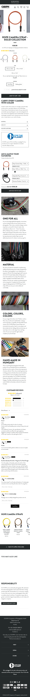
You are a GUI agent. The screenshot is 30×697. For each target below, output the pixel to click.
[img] (4, 415)
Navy (5, 58)
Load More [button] (15, 506)
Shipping (16, 47)
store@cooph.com (16, 630)
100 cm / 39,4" (10, 68)
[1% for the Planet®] (15, 666)
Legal (14, 650)
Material (3, 121)
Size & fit (3, 125)
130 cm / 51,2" (15, 73)
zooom (25, 695)
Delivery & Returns (6, 128)
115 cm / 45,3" (20, 68)
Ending (15, 81)
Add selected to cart (15, 191)
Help (14, 645)
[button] (5, 51)
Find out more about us (15, 639)
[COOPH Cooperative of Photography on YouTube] (15, 682)
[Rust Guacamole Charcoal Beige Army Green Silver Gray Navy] (15, 59)
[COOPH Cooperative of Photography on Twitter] (17, 682)
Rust (15, 58)
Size (15, 65)
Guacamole (24, 58)
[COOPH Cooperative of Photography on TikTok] (19, 682)
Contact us (15, 632)
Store (15, 656)
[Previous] (1, 59)
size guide (15, 77)
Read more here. (10, 145)
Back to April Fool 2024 (16, 547)
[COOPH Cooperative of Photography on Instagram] (10, 682)
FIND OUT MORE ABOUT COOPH (9, 603)
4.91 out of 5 (19, 393)
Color (15, 53)
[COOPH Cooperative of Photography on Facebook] (13, 682)
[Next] (28, 59)
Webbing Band (18, 84)
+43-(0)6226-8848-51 (16, 628)
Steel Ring (10, 84)
